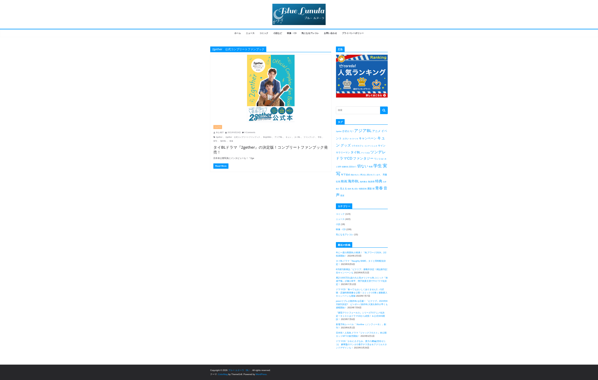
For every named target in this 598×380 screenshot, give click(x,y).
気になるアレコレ (310, 33)
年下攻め (345, 174)
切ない (362, 166)
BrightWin (267, 137)
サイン (381, 145)
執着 (371, 167)
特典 (378, 181)
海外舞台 (363, 182)
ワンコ (377, 159)
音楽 (342, 195)
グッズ (346, 145)
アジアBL (278, 137)
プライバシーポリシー (353, 33)
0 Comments (249, 132)
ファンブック (309, 137)
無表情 (371, 181)
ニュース (250, 33)
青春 (231, 141)
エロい (345, 138)
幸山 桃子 (220, 132)
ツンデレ (378, 152)
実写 (215, 141)
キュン (288, 137)
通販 (369, 188)
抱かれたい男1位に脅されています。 (366, 175)
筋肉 (349, 189)
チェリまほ (365, 153)
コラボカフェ (357, 146)
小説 (338, 224)
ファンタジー (363, 158)
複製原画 (363, 189)
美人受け (355, 189)
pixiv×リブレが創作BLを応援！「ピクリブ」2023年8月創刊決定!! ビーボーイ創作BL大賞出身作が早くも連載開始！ (362, 304)
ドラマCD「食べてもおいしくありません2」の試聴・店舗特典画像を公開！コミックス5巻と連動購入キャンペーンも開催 (361, 292)
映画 (344, 181)
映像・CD (292, 33)
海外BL (223, 141)
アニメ (376, 131)
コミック (264, 33)
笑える (343, 188)
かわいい (348, 131)
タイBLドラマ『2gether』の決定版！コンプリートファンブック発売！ (270, 150)
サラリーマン (343, 152)
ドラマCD (344, 158)
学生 (320, 137)
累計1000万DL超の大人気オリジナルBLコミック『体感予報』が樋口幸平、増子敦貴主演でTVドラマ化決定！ (362, 280)
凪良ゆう (353, 167)
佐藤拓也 (345, 167)
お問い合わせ (330, 33)
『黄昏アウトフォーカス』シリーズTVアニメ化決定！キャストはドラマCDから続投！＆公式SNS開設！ (360, 315)
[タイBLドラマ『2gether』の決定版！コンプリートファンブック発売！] (270, 88)
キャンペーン (368, 138)
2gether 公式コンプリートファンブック (242, 137)
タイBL (297, 137)
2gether (219, 137)
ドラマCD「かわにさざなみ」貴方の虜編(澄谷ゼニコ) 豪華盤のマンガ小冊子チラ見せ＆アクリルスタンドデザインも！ (361, 344)
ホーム (237, 33)
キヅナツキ (354, 139)
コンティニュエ (370, 146)
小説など (277, 33)
